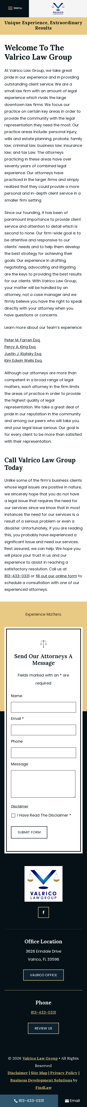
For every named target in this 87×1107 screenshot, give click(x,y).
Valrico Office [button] (43, 975)
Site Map (39, 1072)
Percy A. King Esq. (20, 346)
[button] (14, 8)
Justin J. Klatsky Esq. (23, 353)
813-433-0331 (17, 576)
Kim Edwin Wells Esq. (23, 360)
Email (17, 718)
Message (19, 764)
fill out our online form (56, 576)
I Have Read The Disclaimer (44, 815)
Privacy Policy (63, 1072)
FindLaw (43, 1087)
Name (16, 695)
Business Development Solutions (41, 1080)
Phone (17, 741)
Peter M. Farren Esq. (22, 340)
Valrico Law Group (40, 1058)
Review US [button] (43, 1028)
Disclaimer (20, 806)
